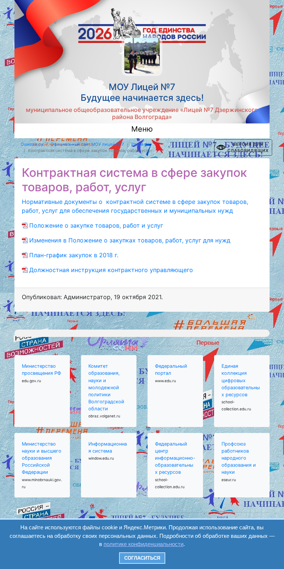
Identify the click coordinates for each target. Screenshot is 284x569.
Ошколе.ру (32, 144)
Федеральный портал (171, 369)
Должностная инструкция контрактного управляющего (111, 270)
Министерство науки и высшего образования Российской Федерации (41, 458)
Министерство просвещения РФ (41, 369)
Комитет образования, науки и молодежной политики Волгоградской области (106, 387)
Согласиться (142, 558)
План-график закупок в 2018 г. (73, 255)
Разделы (140, 144)
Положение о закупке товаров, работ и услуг (96, 225)
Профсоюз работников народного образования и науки (239, 458)
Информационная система (107, 447)
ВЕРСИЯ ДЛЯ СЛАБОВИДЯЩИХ (248, 147)
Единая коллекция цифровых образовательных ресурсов (241, 380)
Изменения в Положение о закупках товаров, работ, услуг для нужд (129, 240)
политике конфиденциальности (143, 544)
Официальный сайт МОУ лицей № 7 (87, 144)
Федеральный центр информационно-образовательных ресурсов (175, 458)
